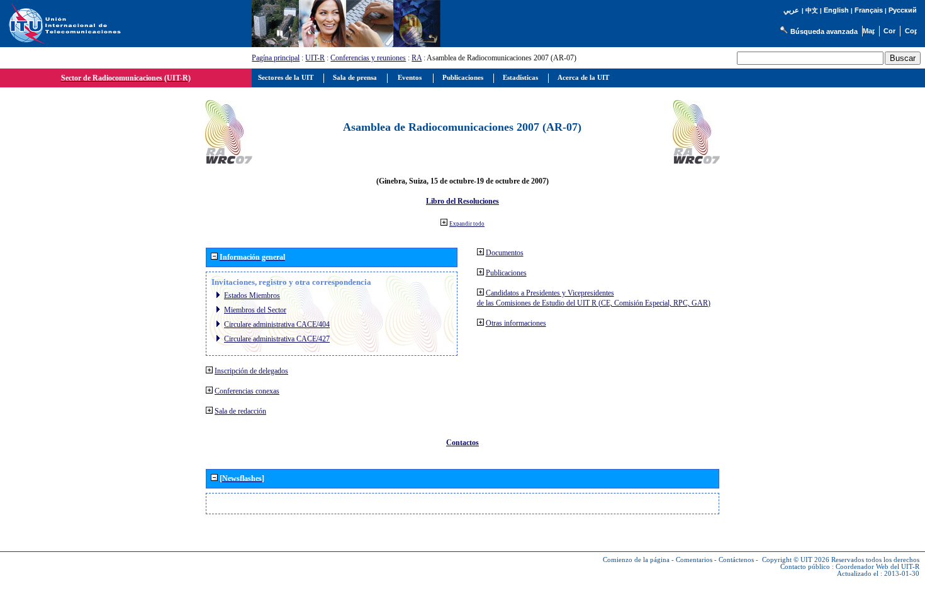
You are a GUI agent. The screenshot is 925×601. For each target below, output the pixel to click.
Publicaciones (506, 272)
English (836, 10)
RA (417, 57)
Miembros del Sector (255, 310)
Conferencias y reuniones (368, 57)
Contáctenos (736, 559)
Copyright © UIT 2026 (795, 559)
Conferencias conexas (247, 391)
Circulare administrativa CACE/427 (277, 338)
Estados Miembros (252, 295)
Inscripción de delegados (251, 371)
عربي (791, 10)
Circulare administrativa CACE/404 (277, 324)
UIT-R (315, 57)
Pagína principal (276, 57)
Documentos (505, 252)
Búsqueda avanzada (824, 31)
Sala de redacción (240, 411)
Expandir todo (467, 224)
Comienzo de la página (636, 559)
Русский (903, 10)
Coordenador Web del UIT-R (877, 566)
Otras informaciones (516, 323)
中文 (811, 10)
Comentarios (694, 559)
